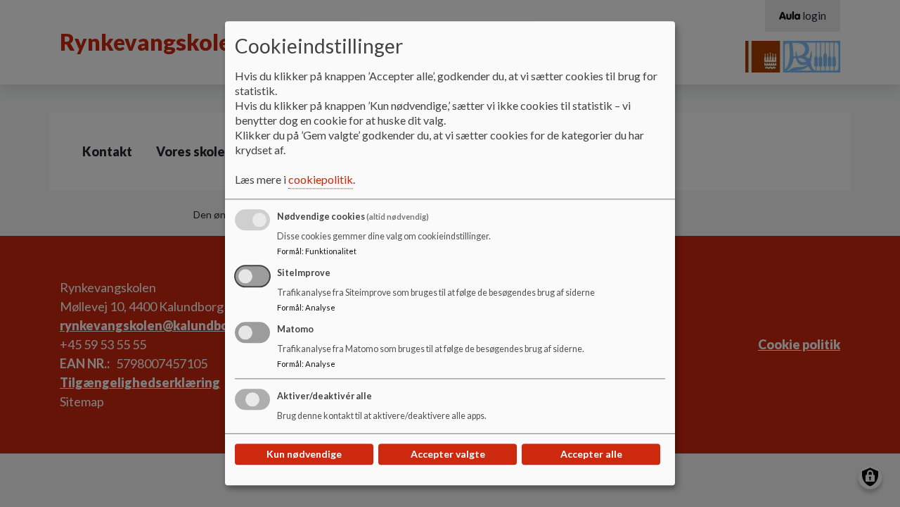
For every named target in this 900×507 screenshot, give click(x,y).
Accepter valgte (448, 455)
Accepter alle (591, 455)
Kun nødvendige (304, 455)
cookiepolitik (320, 180)
